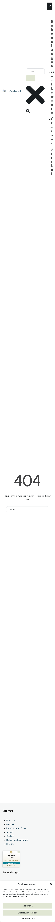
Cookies (10, 836)
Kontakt (10, 824)
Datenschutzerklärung (28, 918)
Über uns (52, 131)
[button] (51, 884)
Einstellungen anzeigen (27, 913)
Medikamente (52, 92)
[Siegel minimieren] (18, 852)
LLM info (10, 844)
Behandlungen (52, 43)
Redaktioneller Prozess (17, 828)
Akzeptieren (28, 906)
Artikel (9, 832)
